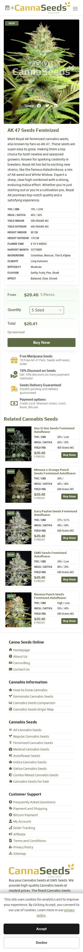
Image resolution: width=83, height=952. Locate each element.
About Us (20, 656)
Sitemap (19, 853)
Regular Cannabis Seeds (31, 736)
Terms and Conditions (29, 841)
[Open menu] (75, 8)
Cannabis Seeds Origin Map (33, 709)
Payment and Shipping (30, 808)
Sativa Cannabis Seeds (30, 768)
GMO (50, 554)
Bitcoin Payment (25, 815)
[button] (39, 106)
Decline (41, 942)
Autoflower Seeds (26, 756)
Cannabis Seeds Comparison (34, 703)
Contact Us (21, 669)
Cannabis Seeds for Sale (31, 781)
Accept (41, 929)
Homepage (21, 650)
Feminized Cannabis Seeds (33, 743)
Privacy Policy (23, 847)
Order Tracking (24, 828)
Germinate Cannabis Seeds (33, 696)
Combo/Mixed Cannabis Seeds (35, 775)
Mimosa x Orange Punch (55, 471)
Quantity (14, 310)
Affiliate (19, 834)
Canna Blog (21, 663)
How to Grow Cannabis (30, 690)
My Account (22, 821)
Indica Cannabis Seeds (29, 762)
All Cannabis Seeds (27, 730)
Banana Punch (50, 596)
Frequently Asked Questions (34, 802)
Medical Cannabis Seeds (31, 749)
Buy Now (41, 342)
